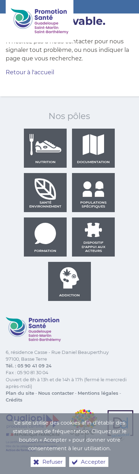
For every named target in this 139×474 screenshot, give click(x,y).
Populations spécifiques (93, 204)
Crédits (14, 400)
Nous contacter (56, 393)
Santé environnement (45, 204)
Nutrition (45, 162)
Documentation (93, 162)
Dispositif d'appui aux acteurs (93, 247)
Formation (45, 251)
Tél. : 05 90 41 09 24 (29, 365)
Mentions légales (98, 393)
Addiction (69, 295)
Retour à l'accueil (30, 72)
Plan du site (20, 393)
